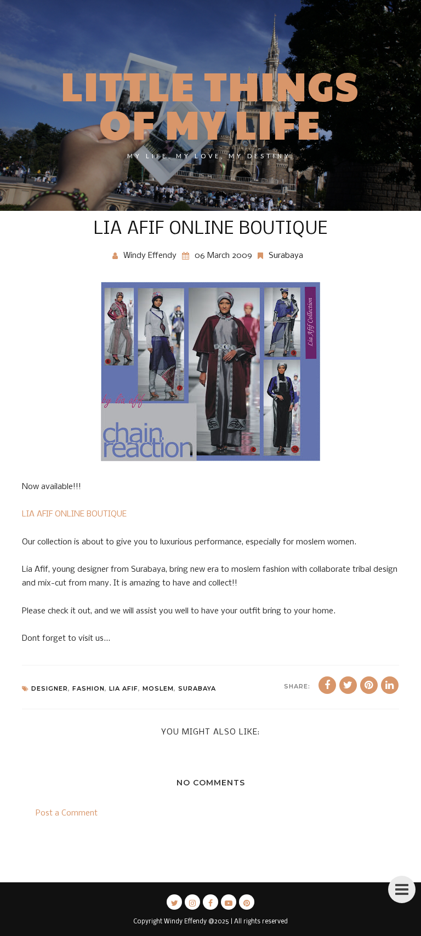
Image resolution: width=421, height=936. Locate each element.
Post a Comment (67, 813)
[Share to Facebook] (327, 685)
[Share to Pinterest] (369, 685)
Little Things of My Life (210, 104)
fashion (88, 688)
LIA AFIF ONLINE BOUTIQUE (74, 514)
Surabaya (286, 255)
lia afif (123, 688)
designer (49, 688)
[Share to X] (348, 685)
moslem (158, 688)
